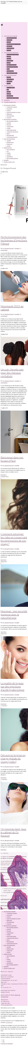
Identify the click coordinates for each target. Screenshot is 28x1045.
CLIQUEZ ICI (9, 1022)
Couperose (9, 144)
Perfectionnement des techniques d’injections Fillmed (14, 240)
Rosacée (9, 58)
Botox (8, 69)
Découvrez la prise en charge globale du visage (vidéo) (13, 758)
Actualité (17, 248)
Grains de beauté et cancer (14, 44)
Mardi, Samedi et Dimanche (8, 905)
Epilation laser (10, 79)
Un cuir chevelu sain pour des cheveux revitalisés (12, 373)
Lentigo (8, 146)
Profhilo (9, 63)
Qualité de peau (8, 147)
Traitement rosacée (12, 38)
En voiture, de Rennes (6, 885)
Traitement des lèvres (12, 67)
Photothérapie (10, 116)
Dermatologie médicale (10, 105)
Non (3, 1041)
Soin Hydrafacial (11, 87)
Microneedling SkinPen (13, 54)
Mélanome (9, 46)
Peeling (9, 92)
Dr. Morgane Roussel (8, 248)
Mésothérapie (10, 135)
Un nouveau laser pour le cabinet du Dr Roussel (13, 832)
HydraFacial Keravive (12, 137)
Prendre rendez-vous (10, 102)
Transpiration (10, 60)
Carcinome (9, 40)
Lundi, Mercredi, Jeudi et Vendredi (10, 899)
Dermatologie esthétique (10, 119)
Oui (3, 1040)
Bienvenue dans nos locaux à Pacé (12, 459)
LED (8, 89)
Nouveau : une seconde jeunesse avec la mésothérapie (14, 614)
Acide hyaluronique (12, 65)
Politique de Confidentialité (7, 872)
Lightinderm (10, 156)
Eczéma (9, 42)
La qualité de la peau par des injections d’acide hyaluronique (12, 686)
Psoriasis (9, 117)
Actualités (6, 160)
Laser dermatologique (9, 139)
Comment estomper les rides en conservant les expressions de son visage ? (14, 539)
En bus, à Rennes (5, 879)
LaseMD (9, 56)
